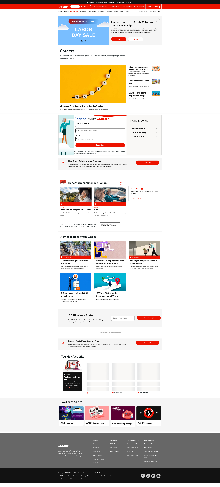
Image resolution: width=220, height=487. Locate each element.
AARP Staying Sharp (122, 423)
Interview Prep (139, 132)
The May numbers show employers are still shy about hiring (109, 267)
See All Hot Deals (136, 199)
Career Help (138, 136)
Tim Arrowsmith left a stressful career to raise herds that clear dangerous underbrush (74, 267)
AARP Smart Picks (115, 6)
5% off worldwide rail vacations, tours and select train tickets (75, 214)
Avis (96, 209)
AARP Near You (97, 463)
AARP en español (143, 11)
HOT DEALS (136, 189)
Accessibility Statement (96, 473)
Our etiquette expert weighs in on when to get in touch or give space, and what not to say (144, 267)
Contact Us (113, 440)
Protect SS (147, 343)
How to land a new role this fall (137, 99)
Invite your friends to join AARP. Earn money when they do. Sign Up (108, 2)
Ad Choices (61, 479)
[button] (159, 11)
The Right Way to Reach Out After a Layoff (143, 262)
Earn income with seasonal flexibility (139, 86)
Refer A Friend (114, 451)
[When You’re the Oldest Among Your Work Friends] (156, 71)
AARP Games (66, 423)
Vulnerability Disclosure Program (106, 476)
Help (151, 11)
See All (121, 183)
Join (119, 39)
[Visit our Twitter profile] (148, 476)
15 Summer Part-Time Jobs (138, 82)
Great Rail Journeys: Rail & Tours (75, 209)
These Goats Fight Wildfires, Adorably (74, 262)
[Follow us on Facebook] (143, 476)
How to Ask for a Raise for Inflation (82, 106)
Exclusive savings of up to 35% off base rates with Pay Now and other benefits (110, 214)
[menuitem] (60, 12)
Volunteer (96, 447)
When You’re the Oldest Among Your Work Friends (138, 68)
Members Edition (127, 6)
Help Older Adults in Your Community (85, 161)
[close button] (159, 18)
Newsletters (113, 447)
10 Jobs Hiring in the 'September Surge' (137, 94)
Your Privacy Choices (73, 479)
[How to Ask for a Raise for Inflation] (93, 84)
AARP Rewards (140, 6)
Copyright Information (87, 476)
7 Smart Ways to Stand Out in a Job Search (75, 294)
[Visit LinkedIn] (158, 476)
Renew (135, 39)
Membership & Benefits (100, 6)
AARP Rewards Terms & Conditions (68, 476)
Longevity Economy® (150, 461)
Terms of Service (83, 473)
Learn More (147, 162)
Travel (62, 207)
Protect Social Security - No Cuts (83, 341)
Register (149, 6)
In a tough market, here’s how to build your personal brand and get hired (73, 300)
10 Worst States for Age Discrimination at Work (107, 294)
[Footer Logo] (70, 446)
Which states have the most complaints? (107, 299)
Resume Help (138, 128)
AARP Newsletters (95, 423)
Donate (95, 444)
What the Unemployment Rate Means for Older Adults (109, 262)
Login (156, 6)
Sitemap (60, 473)
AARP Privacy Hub (70, 473)
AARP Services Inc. (132, 455)
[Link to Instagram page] (153, 476)
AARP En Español (115, 444)
